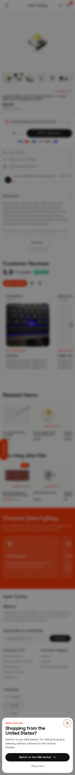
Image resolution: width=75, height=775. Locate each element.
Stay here (37, 766)
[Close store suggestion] (67, 723)
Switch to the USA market (35, 757)
